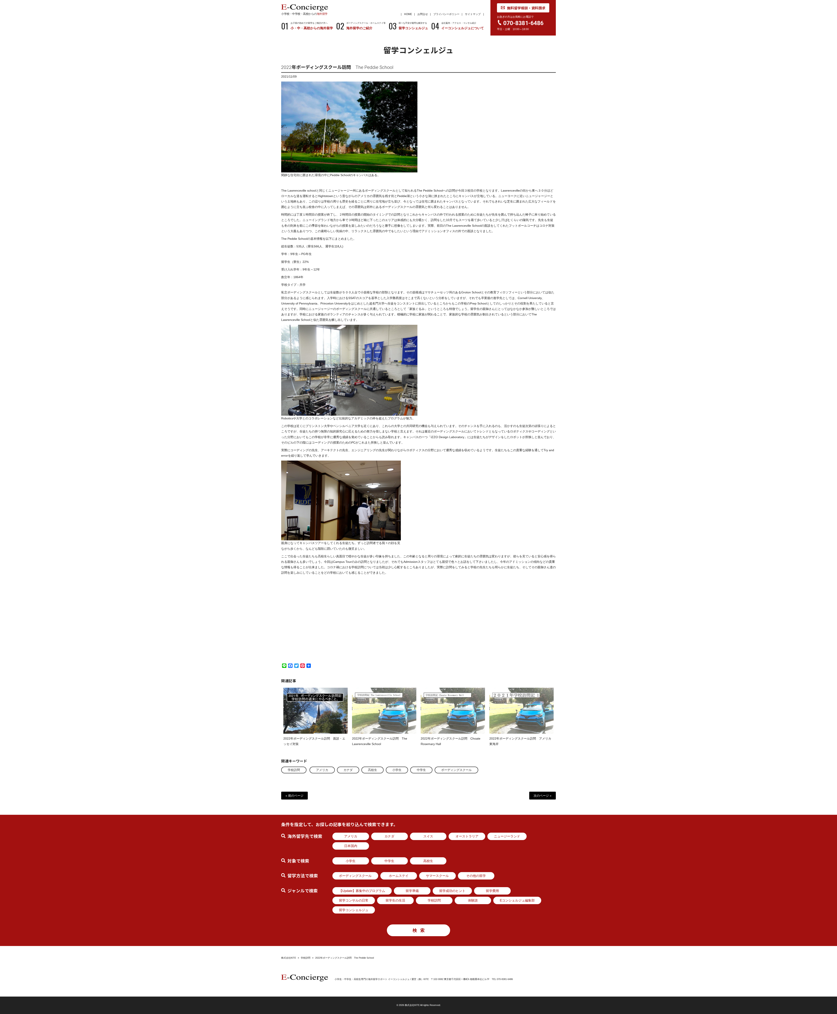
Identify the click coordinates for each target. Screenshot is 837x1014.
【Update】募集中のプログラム (362, 891)
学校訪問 (294, 770)
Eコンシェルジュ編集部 (517, 900)
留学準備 (412, 891)
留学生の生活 (395, 900)
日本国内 (350, 846)
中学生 (421, 770)
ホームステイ (398, 876)
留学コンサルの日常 (353, 900)
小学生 (396, 770)
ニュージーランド (507, 836)
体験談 (473, 900)
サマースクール (437, 876)
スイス (428, 836)
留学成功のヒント (452, 891)
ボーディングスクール (456, 770)
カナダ (348, 770)
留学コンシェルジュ (353, 910)
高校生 (372, 770)
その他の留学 (476, 876)
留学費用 (492, 891)
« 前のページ (294, 795)
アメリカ (322, 770)
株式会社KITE (288, 957)
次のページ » (542, 795)
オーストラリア (467, 836)
